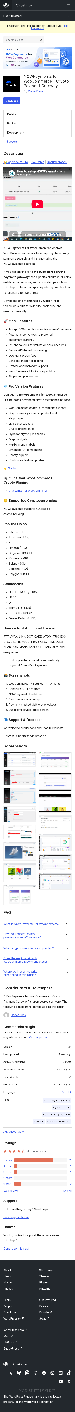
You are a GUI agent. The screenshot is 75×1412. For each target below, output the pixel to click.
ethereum (39, 1121)
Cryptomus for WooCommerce (28, 490)
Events (43, 1306)
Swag (44, 1318)
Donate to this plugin (16, 1248)
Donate (45, 1312)
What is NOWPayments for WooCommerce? (31, 924)
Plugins (43, 1282)
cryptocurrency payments (56, 1114)
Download (12, 100)
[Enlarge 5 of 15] (31, 829)
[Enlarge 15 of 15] (67, 877)
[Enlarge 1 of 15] (31, 756)
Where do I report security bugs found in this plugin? (20, 973)
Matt (8, 1336)
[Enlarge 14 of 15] (67, 858)
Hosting (8, 1282)
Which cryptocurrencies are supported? (28, 948)
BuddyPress (12, 1348)
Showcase (46, 1270)
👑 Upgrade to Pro (15, 162)
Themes (44, 1276)
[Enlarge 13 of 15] (67, 838)
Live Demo (37, 162)
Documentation (57, 162)
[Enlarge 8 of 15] (31, 889)
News (7, 1276)
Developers (10, 1312)
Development (15, 132)
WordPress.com (15, 1330)
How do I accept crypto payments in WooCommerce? (22, 935)
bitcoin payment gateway (57, 1100)
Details (11, 114)
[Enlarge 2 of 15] (31, 774)
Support (12, 141)
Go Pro (12, 468)
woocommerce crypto (58, 1121)
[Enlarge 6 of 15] (31, 846)
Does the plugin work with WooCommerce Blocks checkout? (25, 960)
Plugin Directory (12, 15)
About (7, 1270)
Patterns (44, 1288)
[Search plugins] (40, 39)
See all (67, 1191)
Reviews (12, 123)
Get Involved (47, 1300)
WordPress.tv (13, 1318)
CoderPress (35, 91)
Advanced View (13, 1131)
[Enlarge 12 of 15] (67, 820)
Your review (10, 1191)
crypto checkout (61, 1107)
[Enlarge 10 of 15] (67, 777)
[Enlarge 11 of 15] (67, 798)
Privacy (8, 1288)
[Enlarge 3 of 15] (31, 793)
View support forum (16, 1217)
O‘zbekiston (19, 1364)
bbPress (10, 1342)
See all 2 (67, 1092)
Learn (7, 1300)
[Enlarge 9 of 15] (67, 756)
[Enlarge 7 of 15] (31, 868)
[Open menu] (69, 5)
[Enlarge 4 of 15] (31, 811)
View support (36, 1037)
